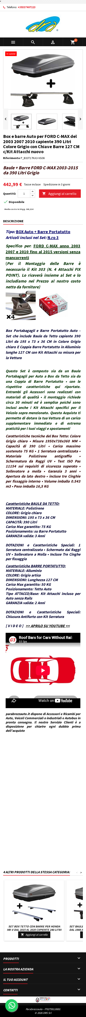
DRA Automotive (22, 749)
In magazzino (11, 763)
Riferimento (11, 158)
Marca (7, 749)
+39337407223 (26, 7)
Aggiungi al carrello (59, 193)
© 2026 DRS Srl (43, 1013)
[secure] (43, 999)
